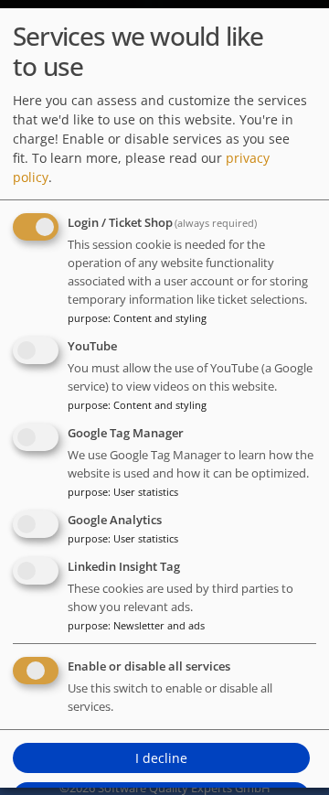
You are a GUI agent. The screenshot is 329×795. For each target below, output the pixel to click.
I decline (161, 758)
